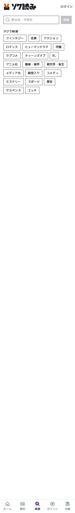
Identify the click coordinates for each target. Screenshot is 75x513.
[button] (14, 38)
